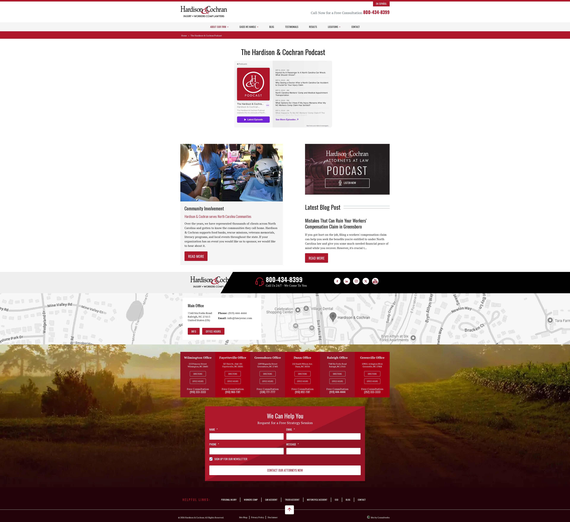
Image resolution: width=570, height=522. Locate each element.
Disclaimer (273, 517)
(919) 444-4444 (237, 313)
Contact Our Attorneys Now (285, 470)
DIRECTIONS (197, 373)
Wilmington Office (198, 358)
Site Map (243, 517)
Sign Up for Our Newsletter (230, 458)
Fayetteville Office (232, 358)
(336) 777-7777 (267, 392)
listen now (349, 183)
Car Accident (271, 499)
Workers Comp (251, 499)
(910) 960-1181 (232, 392)
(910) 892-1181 (302, 392)
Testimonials (291, 27)
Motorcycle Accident (317, 499)
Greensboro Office (267, 358)
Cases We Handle (247, 27)
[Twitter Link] (365, 281)
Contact (355, 27)
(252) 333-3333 (372, 392)
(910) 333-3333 (198, 392)
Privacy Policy (257, 517)
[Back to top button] (289, 509)
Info (193, 331)
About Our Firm (218, 27)
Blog (271, 27)
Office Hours (213, 331)
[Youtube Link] (375, 281)
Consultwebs (383, 517)
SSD (336, 499)
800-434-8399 (376, 12)
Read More (196, 256)
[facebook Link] (337, 281)
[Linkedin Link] (346, 281)
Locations (333, 27)
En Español (381, 3)
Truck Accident (292, 499)
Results (313, 27)
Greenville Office (372, 358)
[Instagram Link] (356, 281)
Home (184, 35)
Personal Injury (228, 499)
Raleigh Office (337, 358)
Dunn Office (302, 358)
